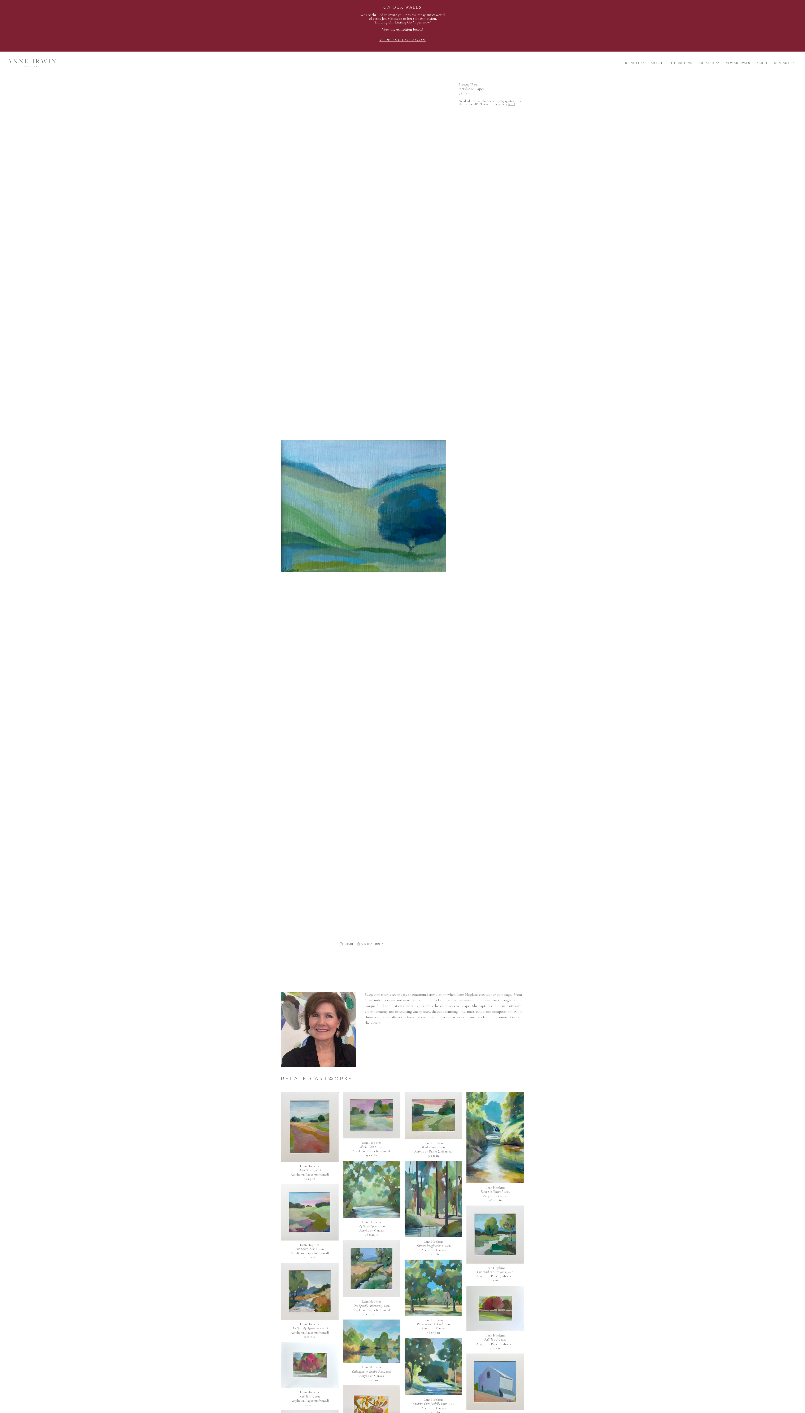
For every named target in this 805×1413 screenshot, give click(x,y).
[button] (635, 63)
